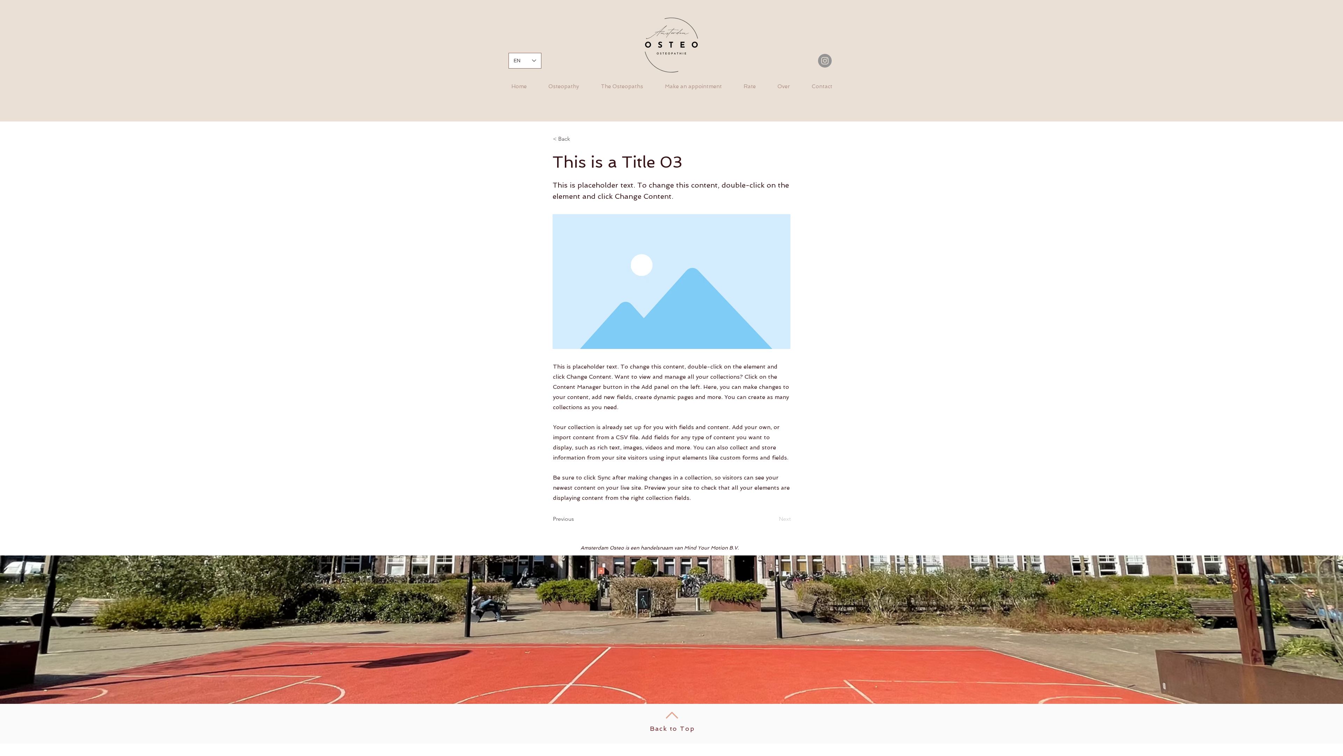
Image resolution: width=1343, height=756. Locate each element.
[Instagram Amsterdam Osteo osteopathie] (825, 61)
